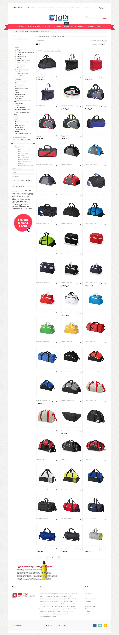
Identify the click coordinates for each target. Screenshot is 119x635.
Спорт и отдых (18, 98)
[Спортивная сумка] (72, 63)
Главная (16, 31)
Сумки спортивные (21, 64)
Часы (16, 90)
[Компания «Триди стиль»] (59, 18)
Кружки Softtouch (24, 153)
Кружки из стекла (24, 157)
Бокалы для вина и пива (26, 159)
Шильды (17, 105)
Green (21, 201)
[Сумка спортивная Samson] (96, 328)
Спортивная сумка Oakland (67, 518)
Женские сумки (20, 77)
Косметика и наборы (20, 107)
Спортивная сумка (65, 76)
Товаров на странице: (96, 40)
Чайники (22, 163)
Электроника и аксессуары (21, 88)
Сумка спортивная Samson (91, 341)
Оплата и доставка (48, 8)
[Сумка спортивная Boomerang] (72, 358)
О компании (31, 8)
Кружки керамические (25, 149)
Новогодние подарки (20, 94)
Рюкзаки (19, 54)
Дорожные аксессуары (17, 198)
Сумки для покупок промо (23, 60)
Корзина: (102, 7)
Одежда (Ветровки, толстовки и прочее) (51, 604)
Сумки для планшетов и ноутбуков (25, 52)
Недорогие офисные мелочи (20, 207)
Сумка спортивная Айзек (42, 548)
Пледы (16, 118)
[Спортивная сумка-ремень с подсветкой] (72, 92)
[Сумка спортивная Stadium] (72, 210)
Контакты (87, 8)
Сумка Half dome (89, 430)
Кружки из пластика (25, 151)
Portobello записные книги (25, 202)
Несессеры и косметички (23, 62)
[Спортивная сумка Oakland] (72, 505)
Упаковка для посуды (25, 161)
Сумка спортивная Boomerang (67, 371)
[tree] (23, 156)
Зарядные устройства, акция (18, 191)
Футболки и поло (19, 103)
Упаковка (17, 92)
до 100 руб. (21, 199)
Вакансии (79, 8)
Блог (39, 8)
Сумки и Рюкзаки (34, 31)
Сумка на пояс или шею (23, 73)
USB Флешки (18, 120)
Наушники (30, 208)
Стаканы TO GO (24, 155)
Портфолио (59, 8)
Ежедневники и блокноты (21, 49)
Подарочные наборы (20, 125)
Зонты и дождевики (19, 84)
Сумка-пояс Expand (65, 430)
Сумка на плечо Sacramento (67, 253)
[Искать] (104, 16)
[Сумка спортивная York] (96, 387)
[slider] (12, 143)
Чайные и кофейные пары (26, 165)
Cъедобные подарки (20, 129)
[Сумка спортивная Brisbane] (72, 151)
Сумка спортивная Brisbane (67, 164)
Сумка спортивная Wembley (91, 194)
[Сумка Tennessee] (96, 535)
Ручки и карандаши (19, 96)
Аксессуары (20, 75)
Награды (17, 123)
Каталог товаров (24, 31)
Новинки (17, 131)
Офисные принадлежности (21, 81)
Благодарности (89, 609)
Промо (16, 83)
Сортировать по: (95, 44)
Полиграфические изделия (21, 121)
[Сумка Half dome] (96, 417)
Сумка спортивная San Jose (67, 282)
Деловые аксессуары (20, 86)
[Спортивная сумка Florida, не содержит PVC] (47, 63)
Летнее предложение (17, 204)
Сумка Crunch (64, 459)
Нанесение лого (69, 8)
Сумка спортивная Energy (42, 489)
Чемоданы (19, 58)
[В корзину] (52, 77)
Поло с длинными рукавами (22, 193)
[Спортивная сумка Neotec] (47, 505)
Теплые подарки (25, 196)
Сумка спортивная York (90, 400)
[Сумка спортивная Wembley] (96, 181)
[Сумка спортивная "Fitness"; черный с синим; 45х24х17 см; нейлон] (96, 122)
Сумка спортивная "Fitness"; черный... (93, 135)
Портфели (19, 67)
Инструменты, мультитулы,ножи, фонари (63, 606)
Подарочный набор (21, 194)
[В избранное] (56, 77)
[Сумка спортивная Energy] (47, 476)
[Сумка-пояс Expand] (72, 417)
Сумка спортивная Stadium (67, 223)
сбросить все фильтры (26, 139)
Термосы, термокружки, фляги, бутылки (50, 609)
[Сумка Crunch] (72, 446)
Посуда (17, 47)
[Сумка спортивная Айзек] (47, 535)
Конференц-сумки (21, 56)
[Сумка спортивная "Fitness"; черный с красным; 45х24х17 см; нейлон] (47, 151)
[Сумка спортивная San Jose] (72, 269)
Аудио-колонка (15, 201)
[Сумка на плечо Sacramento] (72, 240)
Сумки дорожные (21, 66)
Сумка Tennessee (89, 548)
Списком (39, 44)
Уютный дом (18, 79)
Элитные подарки (19, 127)
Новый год (28, 199)
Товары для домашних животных (23, 133)
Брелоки (17, 116)
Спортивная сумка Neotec (42, 518)
